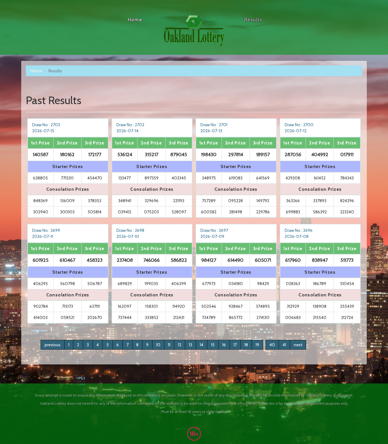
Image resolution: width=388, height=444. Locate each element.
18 (246, 344)
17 (235, 344)
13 (190, 344)
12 (179, 344)
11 (169, 344)
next (298, 344)
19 (257, 344)
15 (213, 344)
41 (284, 344)
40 (272, 344)
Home (135, 19)
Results (253, 19)
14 (201, 344)
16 (224, 344)
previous (53, 344)
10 (158, 344)
